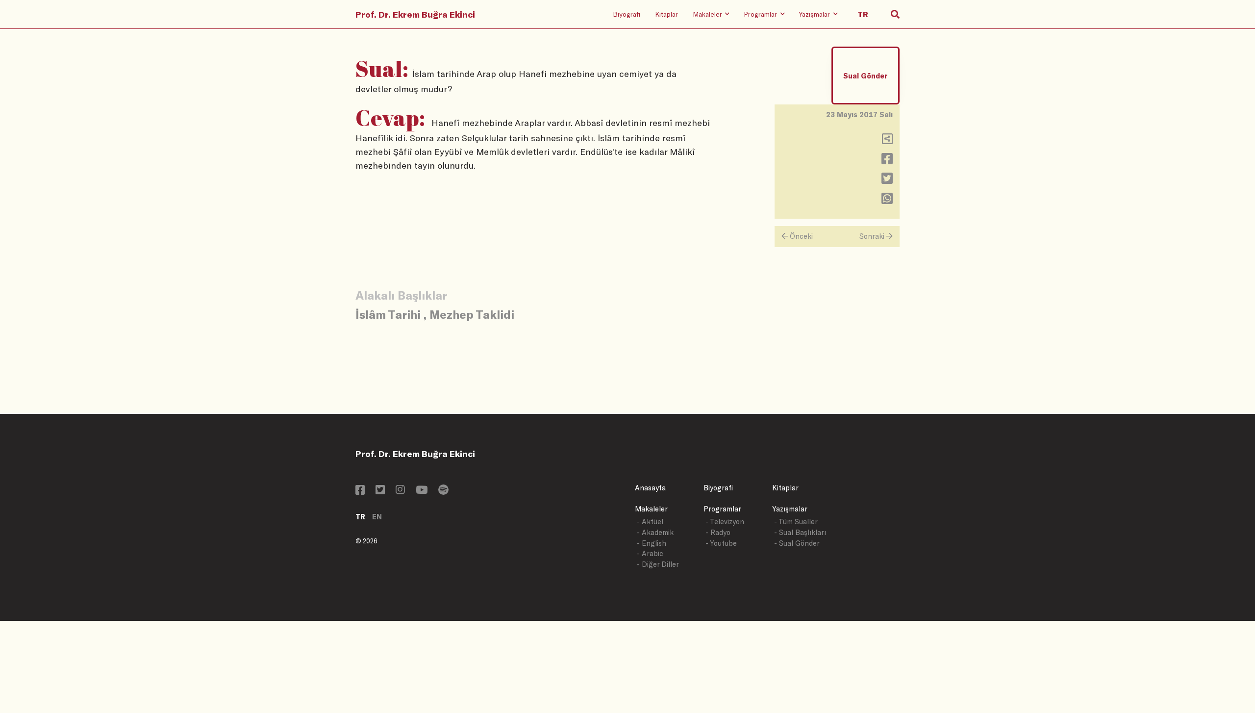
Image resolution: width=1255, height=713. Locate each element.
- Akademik (655, 532)
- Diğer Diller (658, 564)
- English (651, 543)
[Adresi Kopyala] (887, 141)
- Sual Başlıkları (800, 532)
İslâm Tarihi (388, 314)
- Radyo (717, 532)
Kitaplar (666, 14)
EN (377, 516)
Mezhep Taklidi (471, 314)
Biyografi (626, 14)
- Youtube (721, 543)
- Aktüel (650, 521)
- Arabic (650, 553)
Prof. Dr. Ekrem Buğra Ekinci (415, 14)
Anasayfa (650, 488)
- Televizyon (724, 521)
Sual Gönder (865, 76)
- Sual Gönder (797, 543)
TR (360, 516)
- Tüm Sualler (796, 521)
